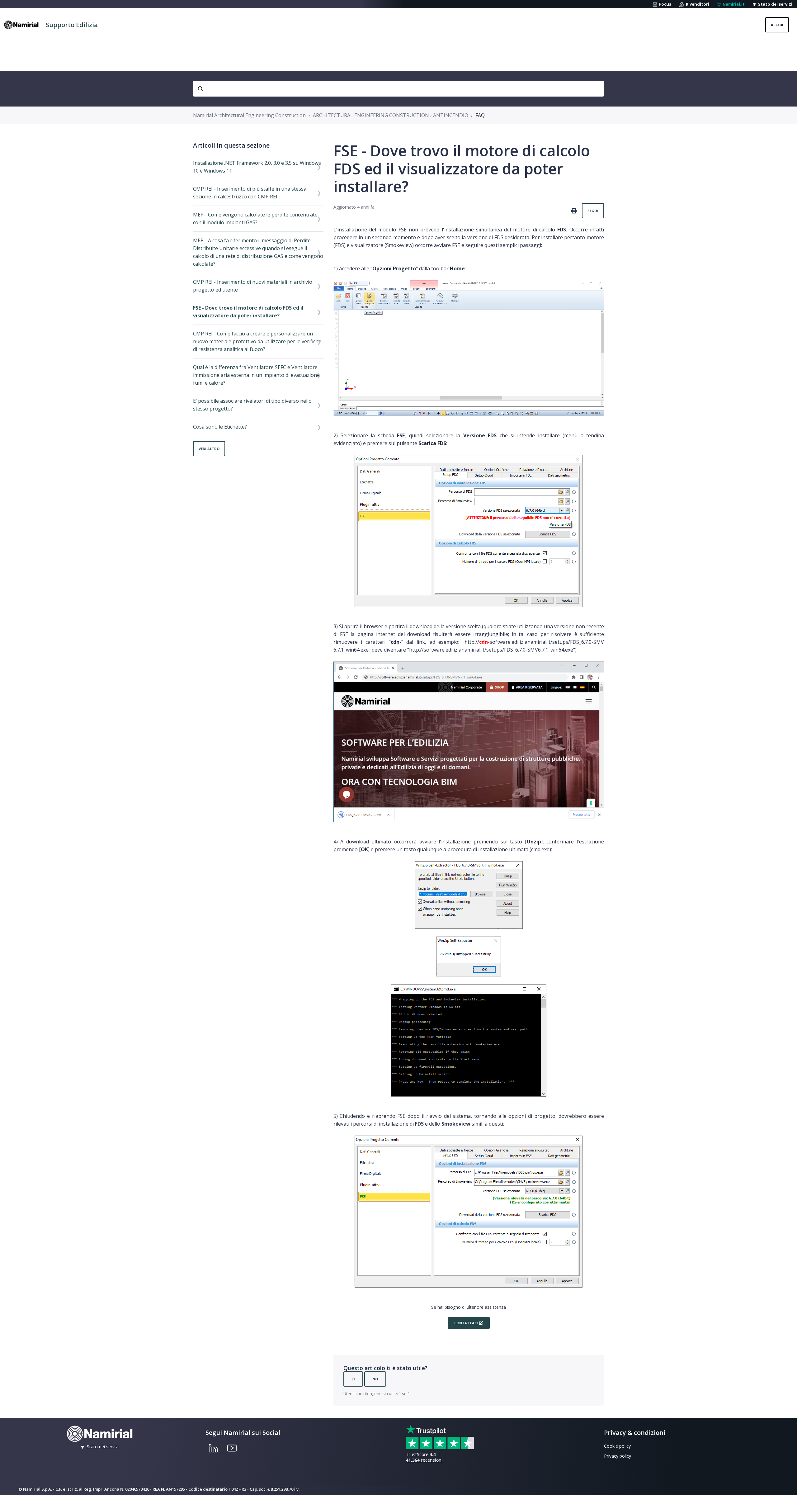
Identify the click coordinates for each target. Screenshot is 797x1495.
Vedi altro (209, 448)
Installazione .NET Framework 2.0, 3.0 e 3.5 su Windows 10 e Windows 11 (257, 166)
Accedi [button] (777, 24)
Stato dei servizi (774, 4)
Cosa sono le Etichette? (220, 426)
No (375, 1379)
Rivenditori (696, 4)
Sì (353, 1379)
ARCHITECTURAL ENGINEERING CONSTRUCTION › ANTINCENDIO (390, 115)
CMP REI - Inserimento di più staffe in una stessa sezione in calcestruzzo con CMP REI (249, 192)
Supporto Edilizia (72, 25)
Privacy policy (617, 1456)
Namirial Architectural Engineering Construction (249, 115)
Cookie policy (617, 1446)
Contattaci (465, 1323)
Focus (664, 4)
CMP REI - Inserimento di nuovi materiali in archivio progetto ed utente (252, 285)
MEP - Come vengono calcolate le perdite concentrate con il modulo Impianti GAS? (255, 218)
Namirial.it (733, 4)
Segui (592, 210)
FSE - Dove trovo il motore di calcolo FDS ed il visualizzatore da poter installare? (248, 311)
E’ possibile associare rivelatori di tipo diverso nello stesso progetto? (252, 404)
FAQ (480, 115)
